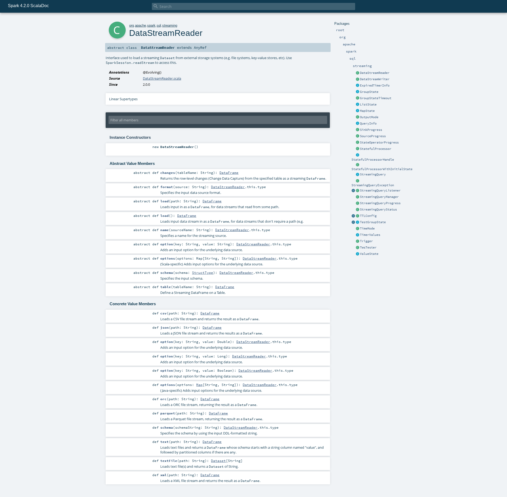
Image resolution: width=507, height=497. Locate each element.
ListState (368, 104)
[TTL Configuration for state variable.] (357, 216)
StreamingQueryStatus (378, 209)
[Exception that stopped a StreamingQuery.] (357, 181)
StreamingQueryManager (379, 197)
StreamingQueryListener (380, 190)
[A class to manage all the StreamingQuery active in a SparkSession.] (357, 197)
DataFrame (228, 172)
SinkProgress (371, 130)
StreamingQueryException (372, 185)
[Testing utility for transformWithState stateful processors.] (357, 248)
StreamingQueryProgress (380, 203)
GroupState (369, 92)
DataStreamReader (374, 73)
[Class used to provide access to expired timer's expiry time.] (357, 86)
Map (199, 385)
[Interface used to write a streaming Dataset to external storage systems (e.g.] (357, 79)
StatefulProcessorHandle (372, 159)
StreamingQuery (373, 174)
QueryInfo (368, 123)
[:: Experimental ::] (357, 92)
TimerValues (370, 235)
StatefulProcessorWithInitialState (381, 169)
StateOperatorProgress (379, 142)
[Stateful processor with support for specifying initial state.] (357, 165)
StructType (202, 272)
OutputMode (369, 117)
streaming (169, 25)
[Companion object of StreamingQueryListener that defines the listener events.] (353, 191)
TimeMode (367, 228)
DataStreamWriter (374, 79)
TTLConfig (368, 216)
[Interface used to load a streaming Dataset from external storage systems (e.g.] (357, 73)
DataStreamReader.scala (162, 78)
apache (140, 25)
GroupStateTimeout (375, 98)
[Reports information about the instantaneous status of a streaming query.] (357, 210)
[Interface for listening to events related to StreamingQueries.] (357, 191)
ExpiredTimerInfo (374, 85)
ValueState (369, 254)
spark (151, 25)
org (131, 25)
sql (159, 25)
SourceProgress (373, 136)
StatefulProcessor (375, 149)
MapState (367, 111)
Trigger (366, 241)
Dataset (218, 460)
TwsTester (368, 247)
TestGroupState (373, 222)
